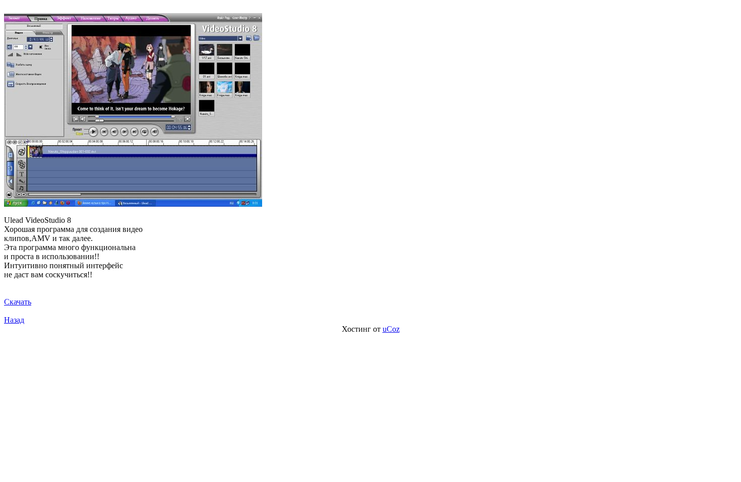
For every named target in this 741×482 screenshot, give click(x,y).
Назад (14, 320)
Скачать (17, 301)
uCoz (391, 329)
